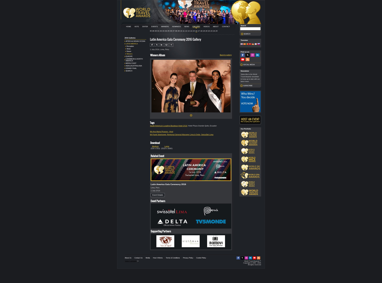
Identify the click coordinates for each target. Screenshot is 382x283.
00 (156, 31)
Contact (226, 26)
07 (174, 31)
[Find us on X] (247, 55)
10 (181, 31)
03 (163, 31)
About (216, 26)
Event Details (157, 195)
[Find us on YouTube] (243, 59)
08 (176, 31)
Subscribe (247, 85)
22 (209, 31)
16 (196, 31)
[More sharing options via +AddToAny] (171, 45)
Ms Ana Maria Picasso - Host (161, 132)
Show (129, 49)
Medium (155, 146)
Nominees (176, 26)
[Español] (244, 44)
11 (184, 31)
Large (166, 146)
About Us (128, 258)
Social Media (249, 64)
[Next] (191, 113)
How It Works (158, 258)
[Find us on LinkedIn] (257, 55)
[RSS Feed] (247, 59)
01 (158, 31)
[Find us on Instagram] (252, 55)
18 (201, 31)
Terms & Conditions (173, 258)
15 (194, 31)
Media (148, 258)
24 (214, 31)
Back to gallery (226, 55)
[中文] (250, 44)
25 (217, 31)
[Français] (256, 44)
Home (128, 26)
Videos (206, 26)
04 (166, 31)
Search (129, 71)
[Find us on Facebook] (243, 55)
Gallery (196, 26)
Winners (165, 26)
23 (211, 31)
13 (189, 31)
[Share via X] (157, 45)
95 (151, 31)
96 (153, 31)
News (186, 26)
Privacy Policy (188, 258)
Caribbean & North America (134, 60)
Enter (145, 26)
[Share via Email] (166, 45)
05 (169, 31)
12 (186, 31)
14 (191, 31)
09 (179, 31)
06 (171, 31)
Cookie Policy (201, 258)
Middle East (131, 63)
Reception (130, 46)
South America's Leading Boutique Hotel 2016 (168, 126)
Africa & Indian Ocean (135, 41)
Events (154, 26)
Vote (136, 26)
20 (206, 31)
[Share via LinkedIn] (161, 45)
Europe (129, 56)
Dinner (129, 51)
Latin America (132, 44)
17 (199, 31)
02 (161, 31)
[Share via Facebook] (152, 45)
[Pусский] (259, 44)
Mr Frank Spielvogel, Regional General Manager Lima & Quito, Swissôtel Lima (181, 135)
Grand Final (131, 68)
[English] (242, 44)
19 (204, 31)
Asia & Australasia (134, 66)
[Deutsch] (253, 44)
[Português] (247, 44)
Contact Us (138, 258)
